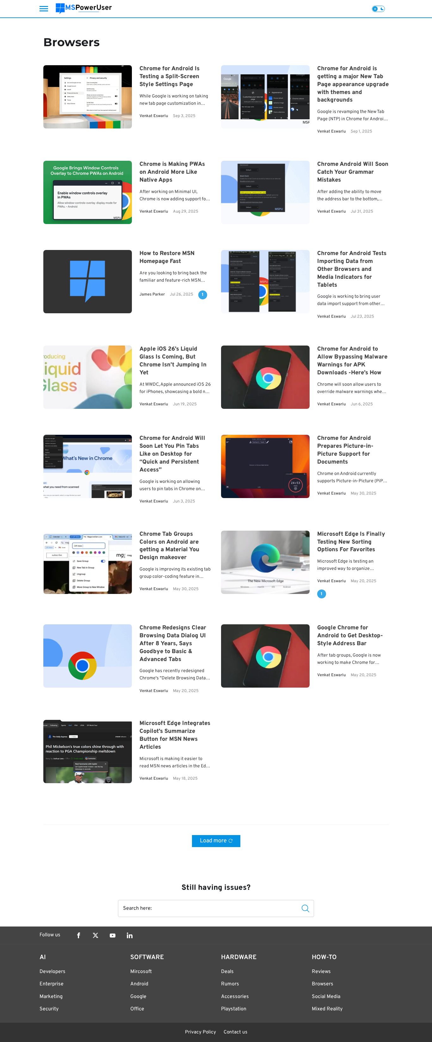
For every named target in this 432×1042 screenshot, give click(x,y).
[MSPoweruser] (84, 8)
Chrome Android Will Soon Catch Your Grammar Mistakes (352, 172)
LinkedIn (130, 935)
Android (139, 984)
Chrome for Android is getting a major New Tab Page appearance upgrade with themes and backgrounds (353, 84)
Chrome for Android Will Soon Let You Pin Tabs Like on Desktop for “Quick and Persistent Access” (172, 454)
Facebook (78, 935)
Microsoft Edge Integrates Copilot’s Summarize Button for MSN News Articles (174, 735)
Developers (52, 972)
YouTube (112, 935)
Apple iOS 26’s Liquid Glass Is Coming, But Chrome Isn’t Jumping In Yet (173, 361)
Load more (213, 841)
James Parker (152, 294)
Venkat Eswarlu (153, 116)
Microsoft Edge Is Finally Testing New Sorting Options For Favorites (351, 542)
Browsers (322, 984)
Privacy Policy (200, 1032)
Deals (227, 972)
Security (49, 1009)
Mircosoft (141, 972)
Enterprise (52, 984)
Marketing (51, 997)
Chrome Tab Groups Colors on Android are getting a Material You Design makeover (169, 546)
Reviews (321, 972)
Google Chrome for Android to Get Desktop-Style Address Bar (350, 636)
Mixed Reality (327, 1009)
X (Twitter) (95, 935)
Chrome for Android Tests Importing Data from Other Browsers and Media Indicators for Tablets (351, 269)
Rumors (230, 984)
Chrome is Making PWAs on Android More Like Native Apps (172, 172)
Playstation (233, 1009)
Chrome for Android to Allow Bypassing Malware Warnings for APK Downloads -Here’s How (352, 361)
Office (137, 1009)
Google (138, 997)
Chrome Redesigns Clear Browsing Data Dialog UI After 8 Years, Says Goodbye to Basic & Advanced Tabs (172, 644)
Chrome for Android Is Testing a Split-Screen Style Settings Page (169, 76)
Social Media (326, 997)
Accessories (235, 997)
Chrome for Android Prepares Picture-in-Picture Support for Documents (345, 450)
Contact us (235, 1032)
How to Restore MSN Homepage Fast (166, 257)
